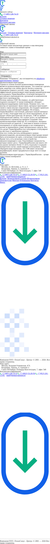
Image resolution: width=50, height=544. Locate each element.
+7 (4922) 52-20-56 (27, 175)
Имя (2, 52)
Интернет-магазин (7, 22)
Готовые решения (15, 33)
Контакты (28, 33)
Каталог (3, 33)
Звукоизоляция (13, 178)
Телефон (3, 61)
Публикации (25, 180)
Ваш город (4, 57)
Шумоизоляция (33, 178)
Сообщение (5, 69)
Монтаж (15, 180)
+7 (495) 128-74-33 (10, 14)
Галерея (23, 178)
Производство (6, 180)
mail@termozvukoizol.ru (15, 176)
